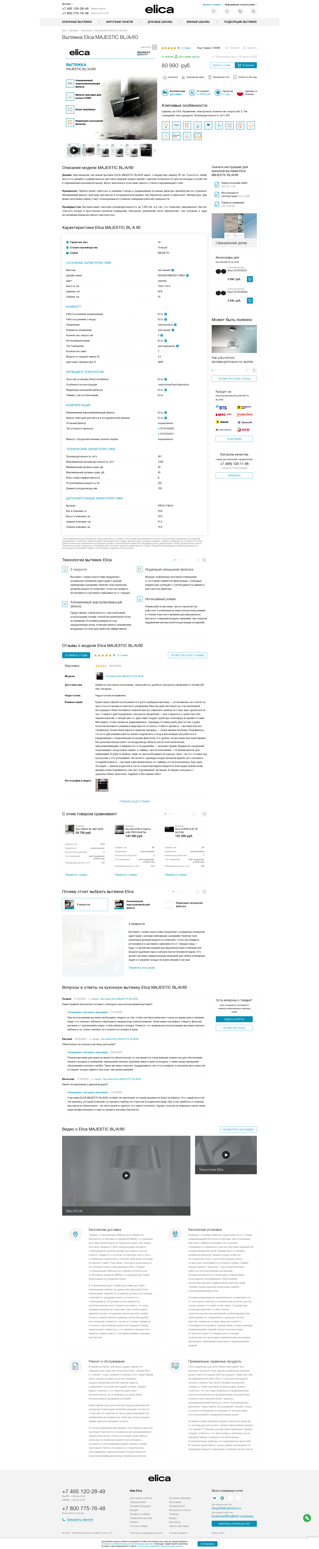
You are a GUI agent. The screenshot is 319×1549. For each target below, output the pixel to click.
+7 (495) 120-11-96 (234, 464)
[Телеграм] (238, 1498)
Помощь (174, 1514)
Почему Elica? (177, 1506)
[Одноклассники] (230, 1498)
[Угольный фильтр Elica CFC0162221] (221, 271)
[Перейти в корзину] (240, 11)
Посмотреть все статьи (234, 378)
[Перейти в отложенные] (213, 11)
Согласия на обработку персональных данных (160, 1546)
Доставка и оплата (141, 1498)
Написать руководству (234, 1524)
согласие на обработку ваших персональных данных (127, 1544)
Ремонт (134, 1522)
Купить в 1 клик (222, 65)
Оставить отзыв (76, 655)
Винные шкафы (198, 21)
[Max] (222, 1498)
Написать (234, 475)
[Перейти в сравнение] (227, 11)
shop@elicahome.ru (226, 1508)
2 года (226, 94)
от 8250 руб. (204, 94)
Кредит (134, 1510)
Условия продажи (140, 1506)
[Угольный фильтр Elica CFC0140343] (221, 293)
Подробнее (234, 439)
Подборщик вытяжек (240, 21)
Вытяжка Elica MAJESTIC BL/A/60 (119, 999)
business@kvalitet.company (232, 1516)
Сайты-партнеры (179, 1526)
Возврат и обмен (140, 1514)
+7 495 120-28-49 (75, 8)
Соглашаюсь (207, 1544)
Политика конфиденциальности (146, 1533)
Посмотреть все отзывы (187, 655)
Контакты (174, 1522)
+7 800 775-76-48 (75, 13)
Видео (173, 1518)
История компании (180, 1498)
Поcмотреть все (234, 1028)
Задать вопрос (234, 1019)
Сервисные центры (141, 1518)
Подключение (138, 1502)
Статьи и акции (139, 1526)
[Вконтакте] (214, 1498)
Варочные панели (119, 21)
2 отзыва (185, 48)
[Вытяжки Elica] (159, 9)
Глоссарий (175, 1502)
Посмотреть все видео (238, 1129)
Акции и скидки (212, 4)
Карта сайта (218, 1533)
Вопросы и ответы (180, 1510)
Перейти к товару (76, 874)
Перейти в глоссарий (142, 967)
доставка (176, 94)
